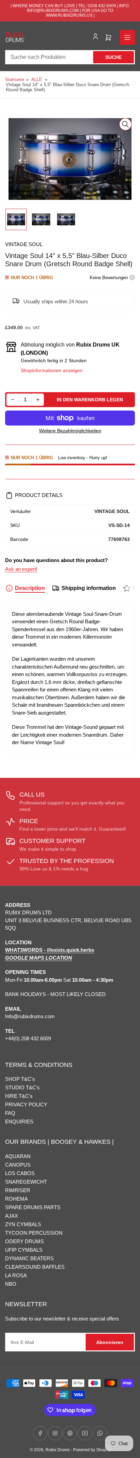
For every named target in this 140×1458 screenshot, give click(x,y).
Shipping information (89, 588)
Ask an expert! (21, 569)
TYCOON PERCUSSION (34, 1233)
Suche (113, 57)
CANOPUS (18, 1165)
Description (30, 588)
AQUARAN (18, 1156)
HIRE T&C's (19, 1096)
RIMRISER (17, 1190)
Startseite (14, 79)
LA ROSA (16, 1275)
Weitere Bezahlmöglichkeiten (70, 430)
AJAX (11, 1216)
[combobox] (70, 57)
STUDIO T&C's (22, 1087)
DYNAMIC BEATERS (29, 1258)
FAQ (10, 1113)
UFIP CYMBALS (23, 1250)
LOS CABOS (20, 1173)
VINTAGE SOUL (23, 244)
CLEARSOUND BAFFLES (35, 1267)
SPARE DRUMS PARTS (32, 1207)
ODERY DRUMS (24, 1241)
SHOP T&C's (20, 1079)
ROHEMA (16, 1199)
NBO (10, 1284)
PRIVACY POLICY (26, 1104)
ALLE (36, 79)
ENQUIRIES (19, 1121)
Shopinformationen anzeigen (52, 370)
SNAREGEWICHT (26, 1182)
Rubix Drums (58, 1449)
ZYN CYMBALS (23, 1224)
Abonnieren (109, 1342)
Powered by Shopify (91, 1449)
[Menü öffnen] (127, 37)
